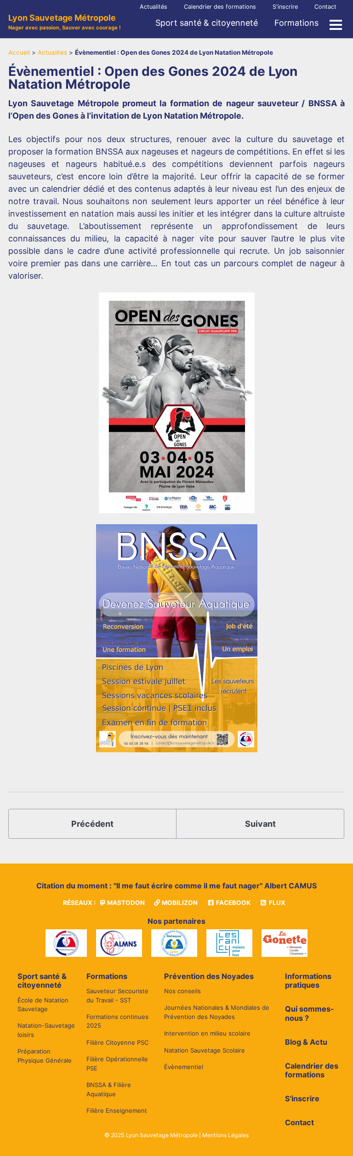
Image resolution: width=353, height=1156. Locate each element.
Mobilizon (179, 902)
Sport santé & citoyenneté (206, 23)
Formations (296, 23)
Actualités (153, 6)
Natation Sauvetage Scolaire (204, 1050)
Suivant (260, 824)
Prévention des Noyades (209, 976)
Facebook (233, 902)
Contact (325, 6)
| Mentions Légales (224, 1135)
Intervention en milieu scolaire (207, 1033)
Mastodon (125, 902)
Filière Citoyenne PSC (117, 1042)
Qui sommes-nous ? (309, 1013)
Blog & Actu (306, 1042)
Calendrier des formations (220, 6)
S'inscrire (285, 6)
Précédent (92, 824)
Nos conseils (182, 991)
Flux (276, 902)
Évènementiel (183, 1066)
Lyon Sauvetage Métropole (64, 22)
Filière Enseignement (116, 1110)
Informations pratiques (308, 981)
